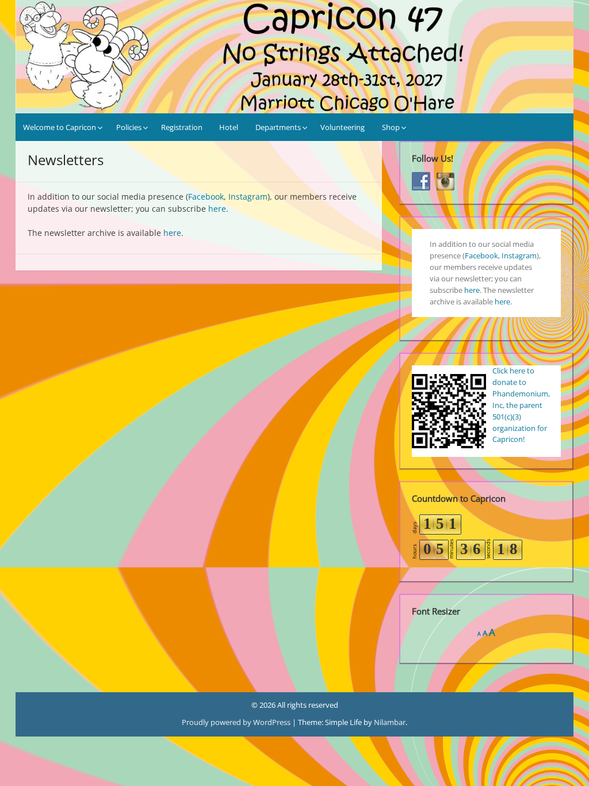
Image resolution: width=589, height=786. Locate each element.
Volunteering (342, 127)
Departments (278, 127)
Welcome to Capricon (59, 127)
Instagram (247, 196)
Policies (128, 127)
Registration (181, 127)
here (217, 208)
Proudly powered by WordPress (237, 722)
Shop (391, 127)
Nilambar (390, 722)
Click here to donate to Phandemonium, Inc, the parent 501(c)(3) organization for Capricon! (521, 405)
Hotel (228, 127)
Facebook (206, 196)
